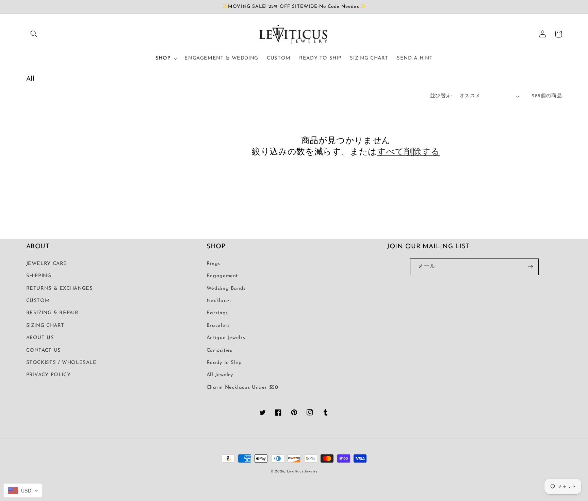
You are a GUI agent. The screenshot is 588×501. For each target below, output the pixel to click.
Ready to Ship (224, 362)
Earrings (217, 313)
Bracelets (218, 325)
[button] (34, 34)
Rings (213, 263)
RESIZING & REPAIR (52, 313)
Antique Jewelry (226, 337)
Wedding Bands (226, 288)
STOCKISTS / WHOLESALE (61, 362)
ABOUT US (40, 337)
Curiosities (219, 350)
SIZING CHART (45, 325)
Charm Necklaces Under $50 (242, 387)
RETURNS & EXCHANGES (59, 288)
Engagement (222, 276)
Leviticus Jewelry (302, 471)
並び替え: (441, 96)
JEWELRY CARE (46, 263)
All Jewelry (220, 375)
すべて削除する (408, 152)
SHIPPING (38, 276)
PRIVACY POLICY (48, 375)
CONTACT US (43, 350)
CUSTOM (38, 300)
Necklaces (219, 300)
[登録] (530, 266)
